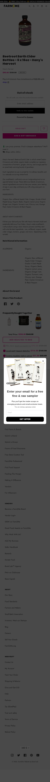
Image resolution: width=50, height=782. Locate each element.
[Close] (43, 361)
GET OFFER (25, 419)
